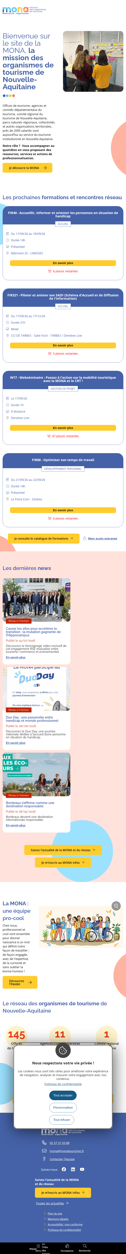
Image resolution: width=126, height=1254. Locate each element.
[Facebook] (64, 1169)
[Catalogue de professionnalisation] (67, 1248)
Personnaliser (63, 1107)
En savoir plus (63, 263)
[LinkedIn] (73, 1169)
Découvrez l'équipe (16, 982)
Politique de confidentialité (63, 1084)
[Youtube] (82, 1169)
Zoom (117, 907)
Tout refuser (61, 1119)
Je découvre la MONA (24, 168)
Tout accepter (63, 1095)
